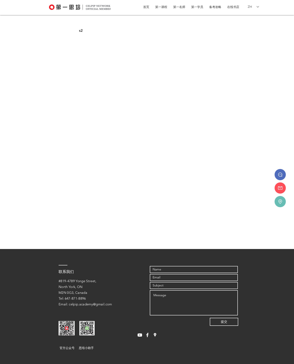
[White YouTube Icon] (140, 335)
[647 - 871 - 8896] (280, 174)
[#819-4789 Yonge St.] (280, 201)
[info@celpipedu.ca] (280, 188)
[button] (161, 7)
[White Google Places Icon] (155, 335)
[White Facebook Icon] (147, 335)
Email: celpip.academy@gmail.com (85, 304)
